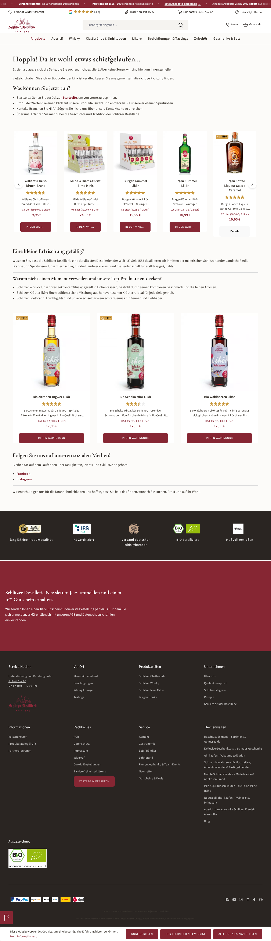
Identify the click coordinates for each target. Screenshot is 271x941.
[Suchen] (180, 25)
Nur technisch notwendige (186, 934)
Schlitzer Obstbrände (152, 676)
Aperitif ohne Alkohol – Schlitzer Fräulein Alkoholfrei (230, 811)
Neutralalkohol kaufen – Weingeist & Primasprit (227, 800)
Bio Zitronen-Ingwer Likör (51, 397)
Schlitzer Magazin (215, 690)
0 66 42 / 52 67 (17, 681)
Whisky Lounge (83, 690)
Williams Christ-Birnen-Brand (36, 183)
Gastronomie (147, 744)
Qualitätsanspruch (215, 683)
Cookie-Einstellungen (87, 764)
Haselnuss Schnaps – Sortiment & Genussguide (225, 739)
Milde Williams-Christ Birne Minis (85, 183)
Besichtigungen (83, 683)
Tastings (79, 697)
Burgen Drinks (148, 697)
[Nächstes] (252, 184)
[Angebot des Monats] (6, 917)
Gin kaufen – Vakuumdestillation (224, 756)
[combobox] (128, 25)
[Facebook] (227, 899)
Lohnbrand (146, 758)
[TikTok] (252, 899)
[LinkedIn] (246, 899)
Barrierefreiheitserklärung (90, 771)
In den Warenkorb (38, 227)
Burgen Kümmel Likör (135, 183)
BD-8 (167, 911)
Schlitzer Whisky (149, 683)
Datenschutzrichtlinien (98, 614)
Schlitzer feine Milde (151, 690)
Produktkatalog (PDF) (22, 744)
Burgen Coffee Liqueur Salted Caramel (234, 186)
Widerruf (79, 758)
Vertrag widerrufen (94, 781)
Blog (207, 821)
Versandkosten (17, 737)
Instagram (24, 479)
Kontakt (144, 737)
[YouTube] (232, 899)
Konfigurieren (142, 934)
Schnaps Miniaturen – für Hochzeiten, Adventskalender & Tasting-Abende (227, 764)
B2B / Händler (147, 751)
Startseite (69, 97)
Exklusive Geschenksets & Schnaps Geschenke (233, 749)
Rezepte (209, 697)
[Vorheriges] (18, 184)
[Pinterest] (259, 899)
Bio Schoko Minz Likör (135, 397)
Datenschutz (82, 744)
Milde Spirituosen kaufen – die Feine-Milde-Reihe (231, 788)
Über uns (210, 676)
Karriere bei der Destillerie (220, 704)
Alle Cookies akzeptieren (237, 934)
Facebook (23, 473)
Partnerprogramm (19, 751)
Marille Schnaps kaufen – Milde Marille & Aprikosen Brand (229, 776)
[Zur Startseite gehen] (22, 25)
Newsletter (146, 771)
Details (234, 231)
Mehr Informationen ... (24, 936)
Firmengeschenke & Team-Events (160, 764)
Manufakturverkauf (86, 676)
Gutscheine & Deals (151, 778)
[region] (135, 184)
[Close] (265, 4)
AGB (72, 614)
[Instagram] (239, 899)
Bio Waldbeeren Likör (219, 397)
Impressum (81, 751)
